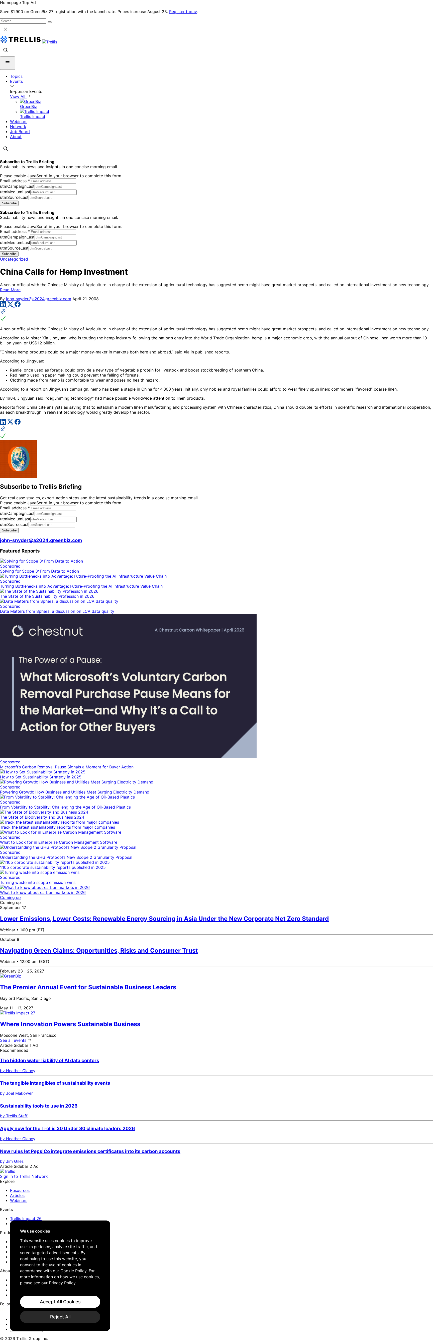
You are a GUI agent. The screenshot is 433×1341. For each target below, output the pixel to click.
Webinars (18, 121)
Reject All (60, 1316)
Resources (20, 1190)
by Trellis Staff (14, 1115)
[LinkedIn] (3, 305)
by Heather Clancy (17, 1070)
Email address (15, 180)
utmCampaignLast (17, 186)
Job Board (20, 131)
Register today (183, 11)
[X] (11, 305)
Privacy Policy (62, 1282)
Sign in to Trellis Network (24, 1176)
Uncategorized (14, 259)
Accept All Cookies (60, 1301)
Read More (10, 289)
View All (18, 96)
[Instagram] (9, 1309)
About (16, 136)
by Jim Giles (12, 1161)
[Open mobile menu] (7, 63)
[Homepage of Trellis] (7, 1171)
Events (16, 81)
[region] (60, 1276)
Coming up (10, 897)
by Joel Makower (16, 1093)
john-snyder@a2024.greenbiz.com (38, 298)
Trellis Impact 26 (26, 1218)
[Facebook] (18, 305)
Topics (16, 76)
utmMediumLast (15, 191)
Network (18, 126)
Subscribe (9, 203)
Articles (17, 1195)
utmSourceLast (14, 197)
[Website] (216, 315)
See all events (14, 1040)
